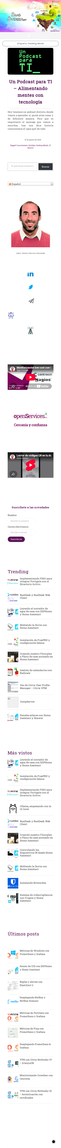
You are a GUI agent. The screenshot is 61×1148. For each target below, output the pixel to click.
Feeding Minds (42, 145)
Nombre (12, 515)
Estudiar (32, 145)
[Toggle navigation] (28, 35)
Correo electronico (18, 526)
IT (50, 145)
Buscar (45, 166)
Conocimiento (22, 145)
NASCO (30, 148)
